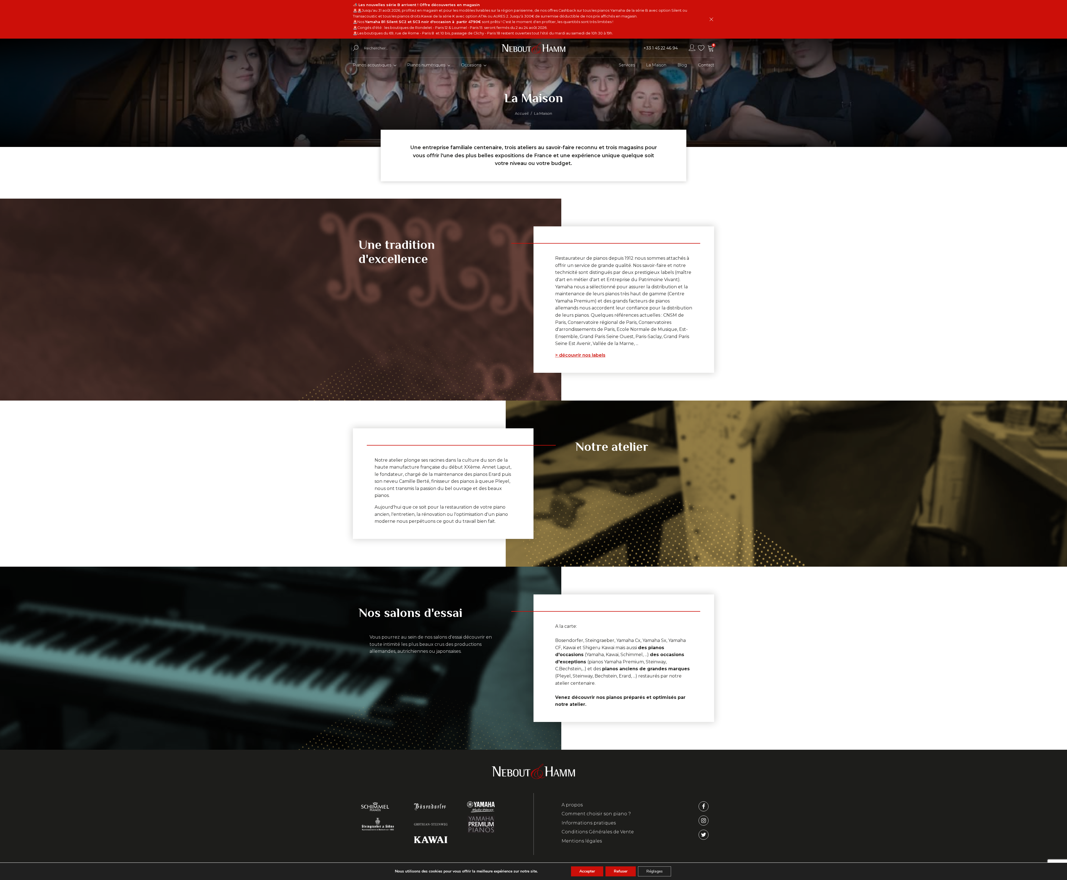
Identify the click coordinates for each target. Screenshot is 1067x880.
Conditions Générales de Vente (598, 831)
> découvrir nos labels (580, 355)
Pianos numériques (426, 65)
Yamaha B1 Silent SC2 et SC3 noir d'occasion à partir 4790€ (423, 22)
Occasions (471, 65)
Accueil (521, 113)
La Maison (656, 65)
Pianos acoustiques (372, 65)
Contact (706, 65)
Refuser (620, 871)
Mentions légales (582, 841)
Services (627, 65)
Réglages (654, 871)
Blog (682, 65)
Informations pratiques (589, 823)
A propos (572, 805)
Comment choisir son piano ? (596, 813)
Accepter (587, 871)
